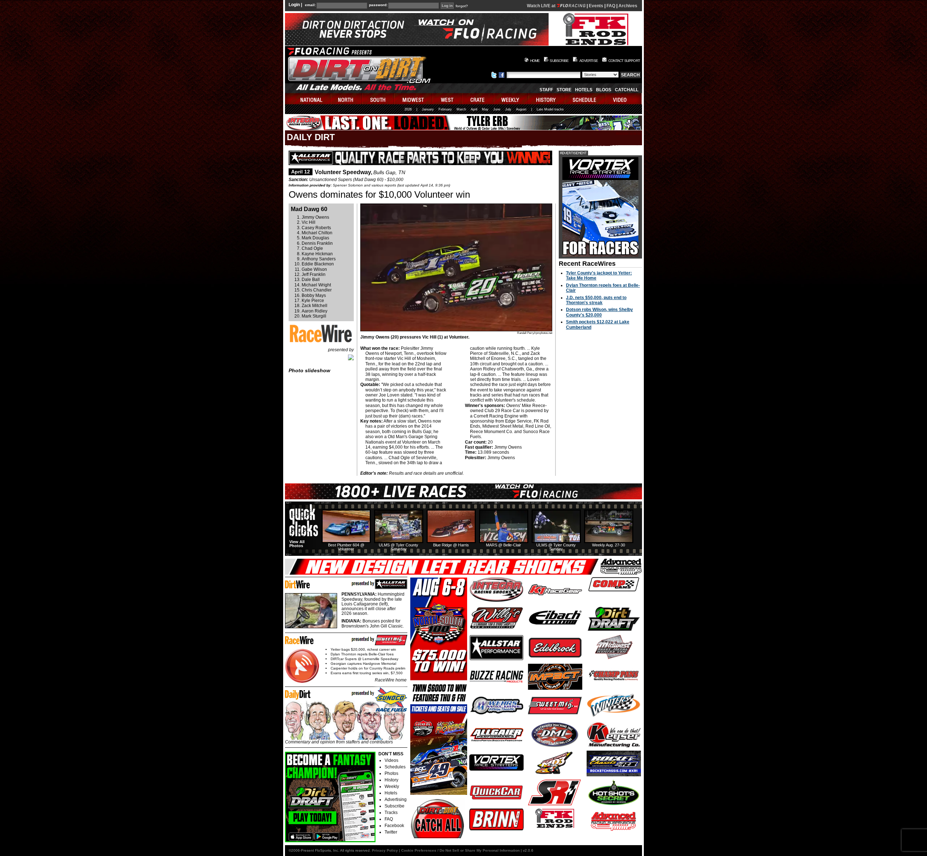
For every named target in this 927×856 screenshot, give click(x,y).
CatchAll (626, 89)
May (485, 109)
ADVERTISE (588, 61)
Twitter (391, 832)
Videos (391, 760)
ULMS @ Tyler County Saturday (398, 547)
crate (478, 98)
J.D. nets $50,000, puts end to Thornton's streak (596, 300)
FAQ (611, 5)
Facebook (394, 825)
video (624, 98)
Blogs (603, 89)
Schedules (395, 766)
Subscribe (394, 806)
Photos (391, 773)
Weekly (392, 786)
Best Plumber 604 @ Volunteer (346, 547)
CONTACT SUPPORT (624, 61)
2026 (408, 109)
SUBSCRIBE (559, 61)
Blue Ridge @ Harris (451, 545)
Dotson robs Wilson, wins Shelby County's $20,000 (599, 312)
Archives (627, 5)
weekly (511, 98)
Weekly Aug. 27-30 (608, 545)
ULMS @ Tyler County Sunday (556, 547)
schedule (585, 98)
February (445, 109)
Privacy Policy (385, 850)
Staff (546, 89)
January (428, 109)
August (521, 109)
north (346, 98)
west (447, 98)
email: (310, 5)
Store (564, 89)
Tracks (391, 812)
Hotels (583, 89)
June (496, 109)
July (508, 109)
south (378, 98)
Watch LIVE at (542, 5)
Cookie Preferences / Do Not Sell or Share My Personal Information (460, 850)
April (474, 109)
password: (378, 5)
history (547, 98)
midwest (413, 98)
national (308, 98)
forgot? (462, 6)
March (461, 109)
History (391, 779)
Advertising (396, 799)
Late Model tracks (550, 109)
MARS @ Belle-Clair (503, 545)
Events (596, 5)
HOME (535, 61)
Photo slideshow (309, 370)
